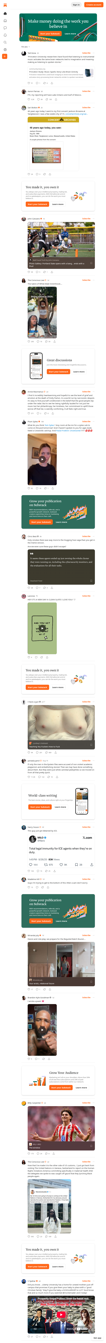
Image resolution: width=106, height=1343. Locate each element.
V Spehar (32, 1281)
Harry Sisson (33, 827)
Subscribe (86, 53)
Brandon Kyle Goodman (38, 997)
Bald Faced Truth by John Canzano (46, 260)
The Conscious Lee (36, 280)
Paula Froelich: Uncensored (68, 430)
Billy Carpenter (34, 1103)
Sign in (76, 4)
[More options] (94, 53)
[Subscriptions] (5, 21)
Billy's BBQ (37, 1144)
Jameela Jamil (34, 760)
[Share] (52, 83)
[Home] (5, 5)
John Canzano (34, 218)
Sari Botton (33, 107)
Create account (93, 4)
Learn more (70, 33)
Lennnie (31, 596)
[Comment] (36, 657)
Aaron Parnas (34, 91)
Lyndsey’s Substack (40, 743)
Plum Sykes (33, 421)
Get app (97, 1338)
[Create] (4, 56)
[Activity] (5, 35)
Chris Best (32, 536)
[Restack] (44, 174)
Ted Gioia (32, 53)
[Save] (91, 263)
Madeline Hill (33, 879)
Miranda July (33, 935)
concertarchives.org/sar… (76, 114)
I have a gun (33, 701)
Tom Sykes (49, 425)
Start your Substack (50, 33)
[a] (42, 459)
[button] (5, 13)
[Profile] (5, 50)
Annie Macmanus (35, 391)
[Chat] (5, 28)
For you (24, 47)
